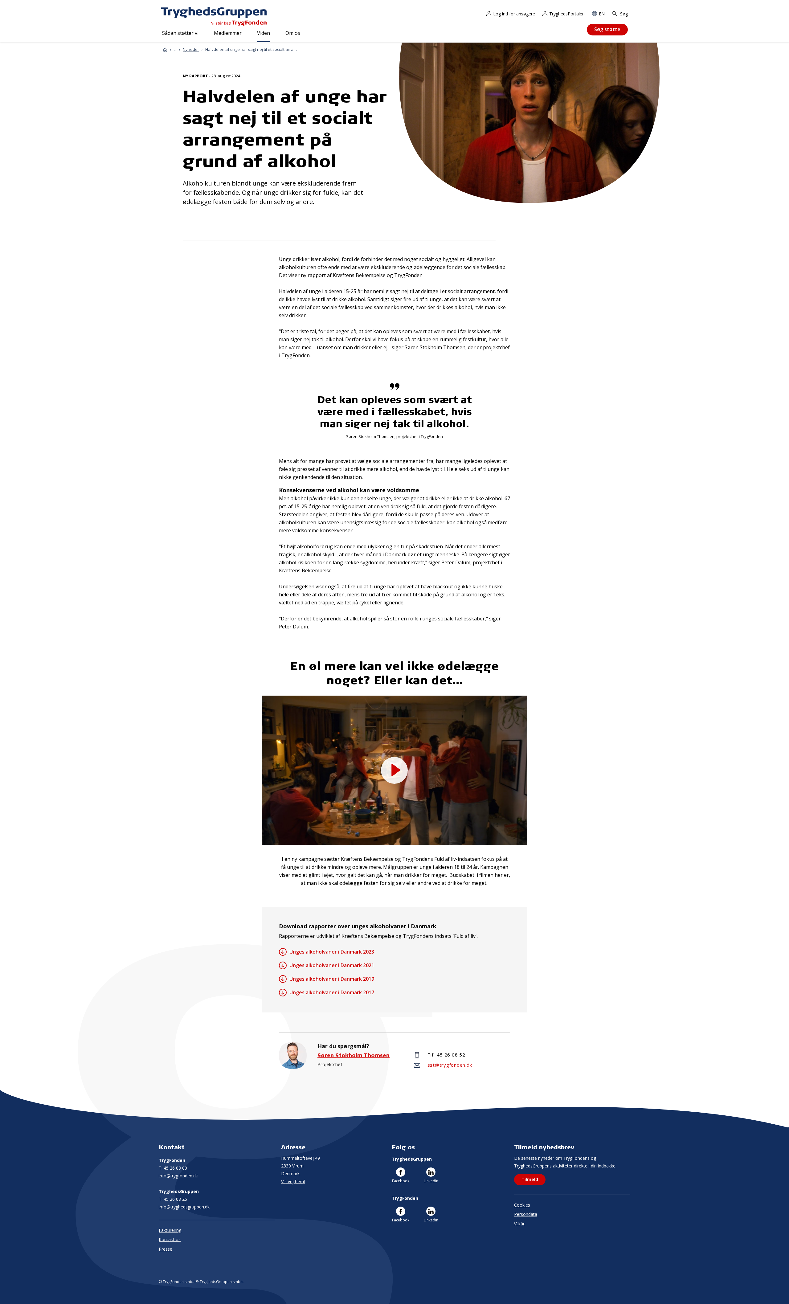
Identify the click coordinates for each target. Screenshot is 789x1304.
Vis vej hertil (293, 1181)
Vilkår (519, 1224)
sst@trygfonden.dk (449, 1065)
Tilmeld (529, 1179)
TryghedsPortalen (567, 14)
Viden (263, 33)
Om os (292, 33)
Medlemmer (228, 33)
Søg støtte (607, 29)
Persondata (525, 1214)
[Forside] (165, 49)
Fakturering (170, 1230)
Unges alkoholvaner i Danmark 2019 (331, 978)
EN (602, 14)
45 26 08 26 (173, 1199)
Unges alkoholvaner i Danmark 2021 (331, 965)
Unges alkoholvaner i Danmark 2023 (331, 951)
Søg (623, 14)
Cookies (522, 1205)
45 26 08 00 (173, 1168)
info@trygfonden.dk (178, 1176)
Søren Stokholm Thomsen (353, 1055)
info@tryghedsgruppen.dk (184, 1207)
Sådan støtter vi (180, 33)
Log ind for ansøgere (514, 14)
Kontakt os (170, 1239)
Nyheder (191, 49)
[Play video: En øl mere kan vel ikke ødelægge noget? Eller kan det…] (394, 770)
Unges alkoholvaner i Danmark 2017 (331, 992)
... (175, 49)
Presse (165, 1249)
